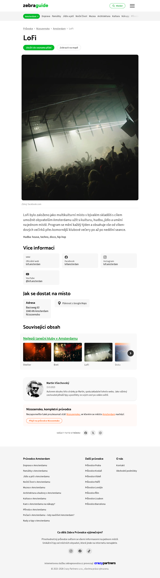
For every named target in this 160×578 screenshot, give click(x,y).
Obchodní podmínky (126, 471)
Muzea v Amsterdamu (34, 487)
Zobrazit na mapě (69, 47)
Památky (56, 16)
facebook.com (34, 204)
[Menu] (132, 6)
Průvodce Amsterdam (36, 459)
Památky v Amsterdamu (35, 471)
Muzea (92, 16)
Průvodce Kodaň (93, 471)
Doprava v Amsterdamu (35, 465)
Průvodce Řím (92, 493)
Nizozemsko (43, 28)
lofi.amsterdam (33, 264)
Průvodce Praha (93, 465)
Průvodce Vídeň (93, 476)
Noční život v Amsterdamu (36, 482)
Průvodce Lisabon (94, 498)
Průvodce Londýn (94, 487)
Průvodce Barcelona (95, 504)
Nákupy (125, 16)
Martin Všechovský (58, 382)
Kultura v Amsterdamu (34, 498)
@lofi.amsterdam (34, 281)
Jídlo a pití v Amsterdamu (36, 476)
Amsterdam (31, 16)
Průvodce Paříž (92, 482)
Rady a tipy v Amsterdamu (36, 521)
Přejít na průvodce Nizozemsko (44, 421)
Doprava (46, 16)
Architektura (104, 16)
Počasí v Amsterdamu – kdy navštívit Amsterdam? (48, 515)
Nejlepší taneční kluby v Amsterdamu (50, 338)
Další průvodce (94, 459)
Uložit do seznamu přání (38, 47)
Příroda (135, 16)
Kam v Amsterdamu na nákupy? (39, 504)
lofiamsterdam (72, 264)
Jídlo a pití (68, 16)
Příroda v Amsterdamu (34, 509)
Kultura (116, 16)
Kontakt (120, 465)
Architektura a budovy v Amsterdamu (42, 493)
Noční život (81, 16)
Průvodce (28, 28)
